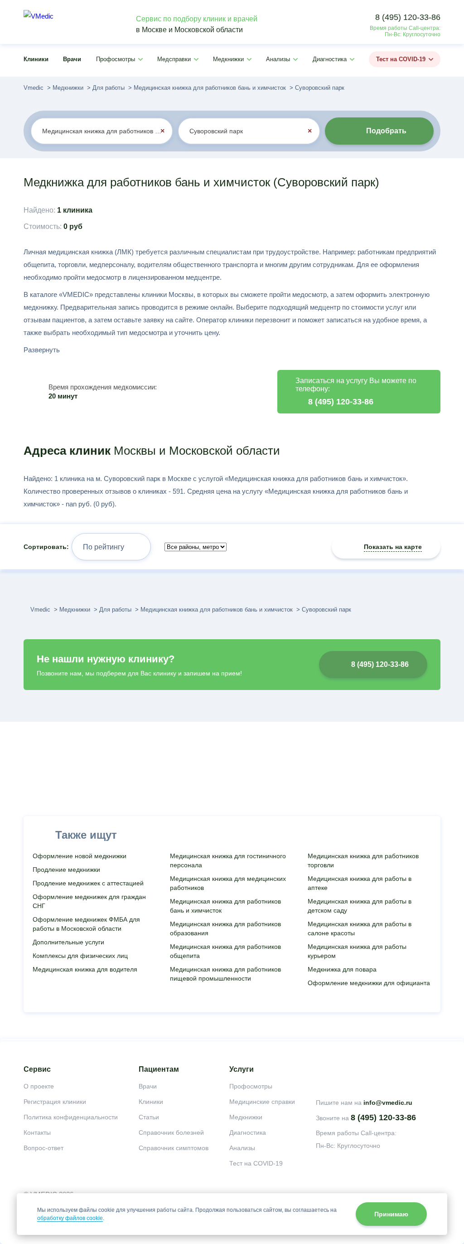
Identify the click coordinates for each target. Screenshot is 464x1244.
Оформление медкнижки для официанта (369, 982)
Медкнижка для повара (342, 969)
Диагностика (330, 59)
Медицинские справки (262, 1101)
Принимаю (391, 1214)
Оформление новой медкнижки (79, 856)
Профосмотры (115, 59)
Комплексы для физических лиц (80, 955)
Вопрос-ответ (43, 1148)
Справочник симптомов (173, 1148)
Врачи (72, 59)
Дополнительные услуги (68, 942)
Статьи (149, 1117)
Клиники (36, 59)
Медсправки (174, 59)
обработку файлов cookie (70, 1218)
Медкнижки (228, 59)
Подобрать (386, 131)
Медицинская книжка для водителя (85, 969)
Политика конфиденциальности (71, 1117)
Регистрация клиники (55, 1101)
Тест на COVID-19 (400, 59)
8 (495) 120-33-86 (407, 17)
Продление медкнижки (66, 869)
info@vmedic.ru (387, 1102)
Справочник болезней (171, 1132)
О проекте (39, 1086)
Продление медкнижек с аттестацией (88, 883)
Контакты (37, 1132)
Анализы (278, 59)
